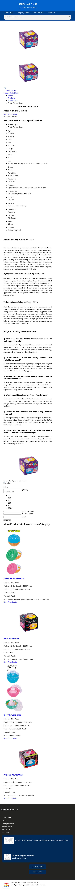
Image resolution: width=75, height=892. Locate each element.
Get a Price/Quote (10, 114)
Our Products (38, 13)
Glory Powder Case (12, 715)
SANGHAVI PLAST (27, 6)
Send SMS (39, 872)
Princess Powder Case (13, 775)
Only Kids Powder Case (14, 578)
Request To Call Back (11, 93)
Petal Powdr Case (11, 638)
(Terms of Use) (36, 882)
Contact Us (51, 13)
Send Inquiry (11, 90)
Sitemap (6, 832)
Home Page (9, 13)
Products (11, 98)
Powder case (12, 100)
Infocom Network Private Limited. (36, 885)
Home (10, 95)
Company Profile (23, 13)
